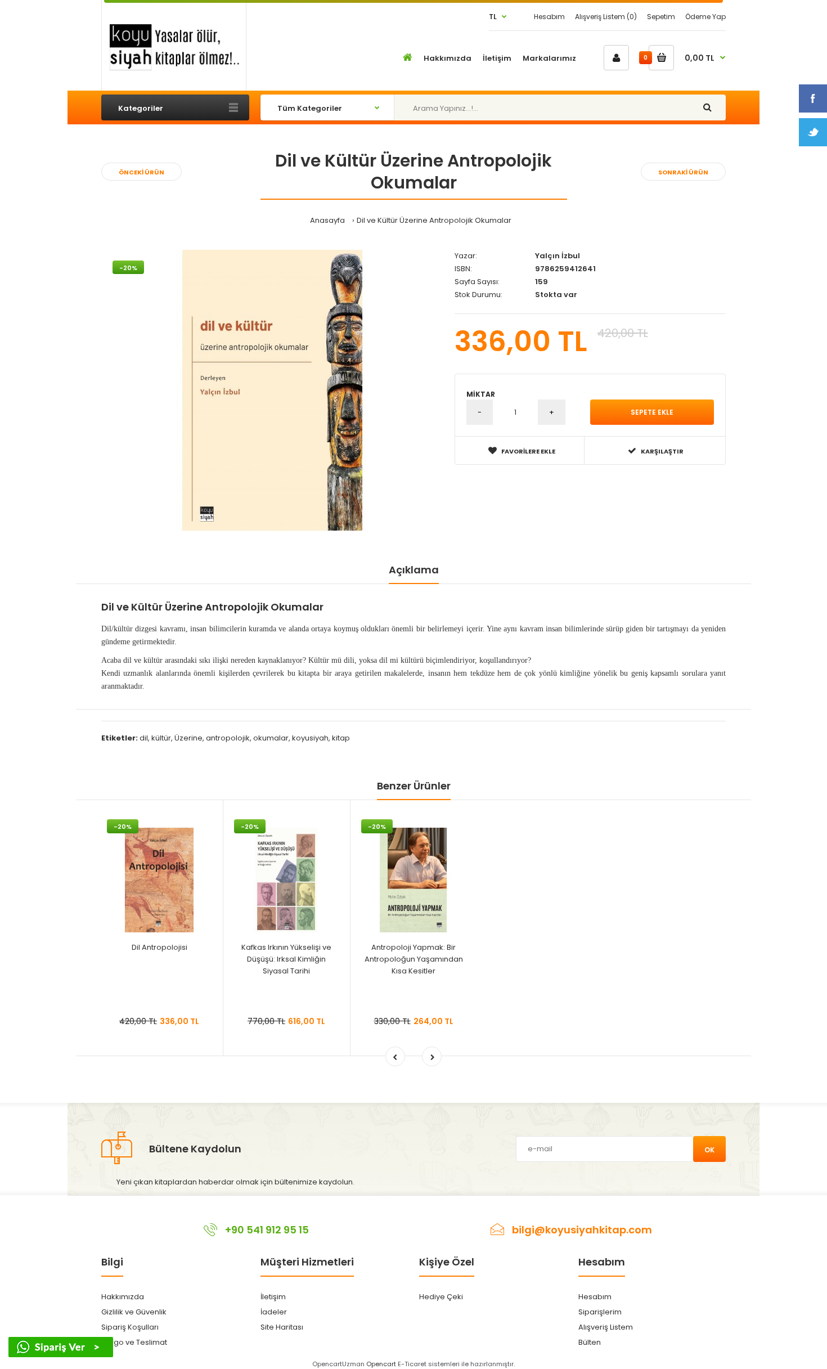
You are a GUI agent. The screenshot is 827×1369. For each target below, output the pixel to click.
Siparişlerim (600, 1312)
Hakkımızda (122, 1296)
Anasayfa (327, 220)
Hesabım (549, 16)
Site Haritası (281, 1327)
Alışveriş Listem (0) (606, 16)
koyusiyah (310, 738)
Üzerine (188, 738)
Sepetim (661, 16)
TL (493, 16)
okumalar (271, 738)
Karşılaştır (662, 451)
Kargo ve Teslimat (134, 1342)
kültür (161, 738)
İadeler (273, 1312)
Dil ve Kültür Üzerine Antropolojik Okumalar (434, 220)
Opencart (381, 1363)
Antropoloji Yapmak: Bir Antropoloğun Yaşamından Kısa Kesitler (414, 959)
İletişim (273, 1296)
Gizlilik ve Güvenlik (134, 1312)
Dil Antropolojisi (159, 947)
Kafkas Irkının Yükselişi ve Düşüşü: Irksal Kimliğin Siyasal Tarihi (286, 959)
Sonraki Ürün (683, 172)
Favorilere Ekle (528, 451)
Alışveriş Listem (605, 1327)
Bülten (589, 1342)
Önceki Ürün (141, 172)
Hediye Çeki (441, 1296)
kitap (341, 738)
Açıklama (414, 570)
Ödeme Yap (705, 16)
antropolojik (228, 738)
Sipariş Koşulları (130, 1327)
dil (144, 738)
